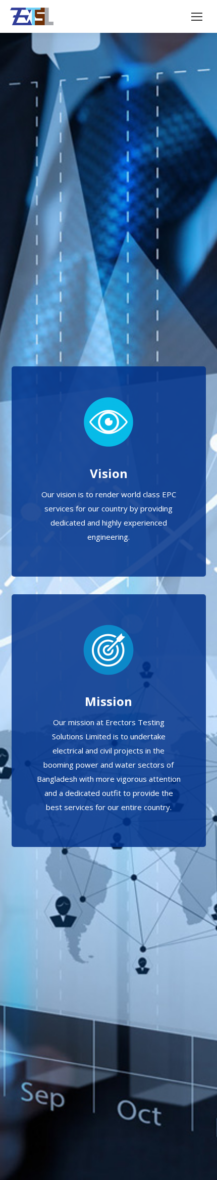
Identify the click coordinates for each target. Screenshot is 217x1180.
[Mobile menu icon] (197, 17)
